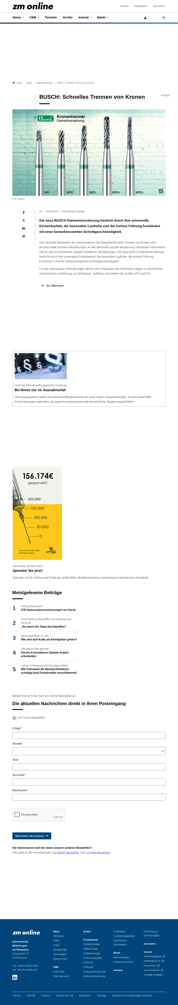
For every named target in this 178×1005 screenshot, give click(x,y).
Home (19, 83)
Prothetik (88, 962)
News (17, 17)
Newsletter (159, 6)
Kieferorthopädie (92, 958)
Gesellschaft (60, 950)
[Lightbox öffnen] (161, 191)
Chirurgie (88, 967)
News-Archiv (60, 959)
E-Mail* (17, 728)
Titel (15, 760)
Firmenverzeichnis (123, 962)
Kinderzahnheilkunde (94, 972)
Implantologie (90, 949)
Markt (101, 17)
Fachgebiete (90, 939)
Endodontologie (91, 953)
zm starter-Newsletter (66, 852)
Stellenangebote (153, 956)
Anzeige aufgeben (153, 975)
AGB (29, 996)
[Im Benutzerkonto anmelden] (145, 18)
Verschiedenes (152, 970)
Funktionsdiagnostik (124, 936)
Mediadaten (141, 6)
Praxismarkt (150, 966)
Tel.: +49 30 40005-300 (25, 966)
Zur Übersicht (55, 285)
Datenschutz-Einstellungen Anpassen (132, 996)
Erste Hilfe (58, 972)
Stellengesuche (152, 961)
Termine (51, 17)
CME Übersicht (61, 976)
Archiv (67, 17)
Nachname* (20, 790)
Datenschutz (63, 996)
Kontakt (124, 6)
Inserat (83, 17)
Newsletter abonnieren (29, 835)
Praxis (56, 945)
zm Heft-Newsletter (98, 852)
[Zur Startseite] (33, 6)
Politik (56, 941)
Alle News (58, 936)
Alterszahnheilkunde (94, 976)
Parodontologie (91, 944)
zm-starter (150, 943)
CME (32, 17)
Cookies (45, 996)
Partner (17, 996)
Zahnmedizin (60, 954)
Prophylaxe (120, 931)
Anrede (17, 743)
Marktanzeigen (122, 957)
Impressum (85, 996)
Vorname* (18, 775)
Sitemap (101, 996)
